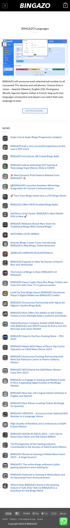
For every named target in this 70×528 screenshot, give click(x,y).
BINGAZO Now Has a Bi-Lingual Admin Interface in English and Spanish (38, 394)
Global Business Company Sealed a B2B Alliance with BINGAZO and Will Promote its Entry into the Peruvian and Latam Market (38, 325)
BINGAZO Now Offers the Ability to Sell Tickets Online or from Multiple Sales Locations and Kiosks (38, 314)
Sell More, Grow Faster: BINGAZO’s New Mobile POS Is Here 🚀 (36, 215)
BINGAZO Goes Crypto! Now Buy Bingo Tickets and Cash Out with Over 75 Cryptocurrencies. (39, 283)
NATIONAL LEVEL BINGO (24, 233)
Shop (5, 519)
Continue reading (35, 111)
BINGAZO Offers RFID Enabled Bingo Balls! (34, 204)
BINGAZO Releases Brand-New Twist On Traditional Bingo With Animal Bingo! (33, 225)
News (40, 519)
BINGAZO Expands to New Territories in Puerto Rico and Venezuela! (36, 263)
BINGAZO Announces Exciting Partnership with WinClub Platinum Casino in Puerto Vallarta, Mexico (36, 359)
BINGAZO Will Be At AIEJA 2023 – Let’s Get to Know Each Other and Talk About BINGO (36, 435)
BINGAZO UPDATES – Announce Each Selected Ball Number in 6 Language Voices (39, 415)
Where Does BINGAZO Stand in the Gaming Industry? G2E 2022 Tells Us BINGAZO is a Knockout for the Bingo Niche (34, 487)
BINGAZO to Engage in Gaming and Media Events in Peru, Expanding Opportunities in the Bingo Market (37, 382)
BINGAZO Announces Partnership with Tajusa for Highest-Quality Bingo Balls (37, 304)
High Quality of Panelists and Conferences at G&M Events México (38, 425)
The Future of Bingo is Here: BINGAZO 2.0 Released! (33, 273)
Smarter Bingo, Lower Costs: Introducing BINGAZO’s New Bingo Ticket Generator (33, 244)
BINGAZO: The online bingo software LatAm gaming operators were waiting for (35, 466)
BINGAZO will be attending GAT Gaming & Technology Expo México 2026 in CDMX (33, 166)
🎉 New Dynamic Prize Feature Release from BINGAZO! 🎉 (34, 177)
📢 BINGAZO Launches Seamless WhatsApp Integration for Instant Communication (34, 187)
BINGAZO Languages (35, 28)
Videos (13, 519)
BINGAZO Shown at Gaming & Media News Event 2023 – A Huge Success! (37, 455)
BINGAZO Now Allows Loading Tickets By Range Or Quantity (37, 404)
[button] (5, 5)
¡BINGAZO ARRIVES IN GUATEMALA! (31, 252)
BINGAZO (35, 5)
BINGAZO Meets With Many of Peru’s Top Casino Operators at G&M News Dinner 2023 (37, 348)
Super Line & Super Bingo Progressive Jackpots (36, 137)
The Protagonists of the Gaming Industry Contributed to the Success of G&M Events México (38, 445)
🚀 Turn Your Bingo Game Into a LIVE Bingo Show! (38, 195)
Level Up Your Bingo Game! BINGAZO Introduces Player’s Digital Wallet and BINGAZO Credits (37, 294)
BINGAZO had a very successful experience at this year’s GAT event (37, 147)
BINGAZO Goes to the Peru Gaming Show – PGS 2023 (36, 337)
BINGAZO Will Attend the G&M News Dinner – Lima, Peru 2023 (36, 371)
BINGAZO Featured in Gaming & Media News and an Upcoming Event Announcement (37, 476)
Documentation (27, 519)
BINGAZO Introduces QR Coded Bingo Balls (34, 156)
